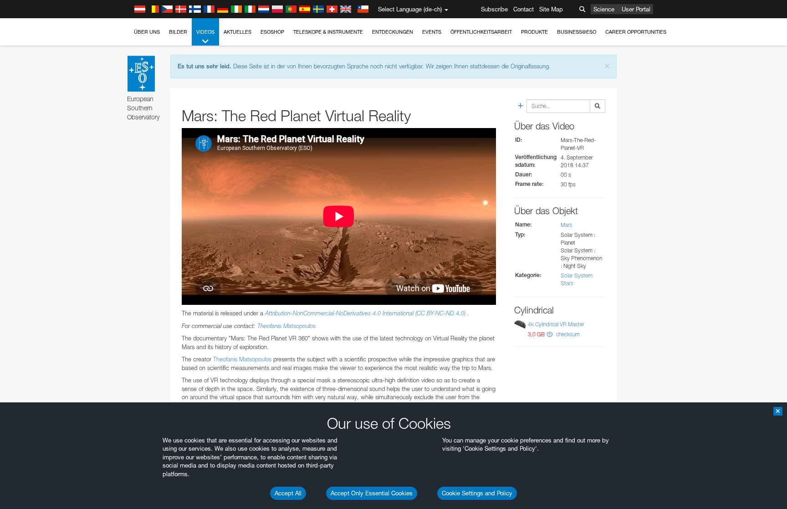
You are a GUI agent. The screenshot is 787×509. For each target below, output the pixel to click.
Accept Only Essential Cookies (372, 493)
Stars (567, 283)
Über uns (147, 32)
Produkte (534, 32)
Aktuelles (237, 32)
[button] (549, 334)
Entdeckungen (392, 32)
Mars (566, 224)
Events (431, 32)
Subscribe (494, 9)
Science (603, 9)
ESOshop (272, 32)
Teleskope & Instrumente (328, 32)
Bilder (178, 32)
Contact (523, 9)
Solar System (577, 275)
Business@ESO (576, 32)
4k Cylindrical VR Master (556, 324)
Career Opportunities (635, 32)
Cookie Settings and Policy (477, 493)
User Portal (636, 9)
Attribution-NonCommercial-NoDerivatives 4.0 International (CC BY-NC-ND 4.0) (366, 313)
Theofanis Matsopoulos (286, 325)
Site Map (551, 9)
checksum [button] (567, 334)
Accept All (288, 493)
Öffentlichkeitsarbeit (481, 32)
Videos (205, 32)
